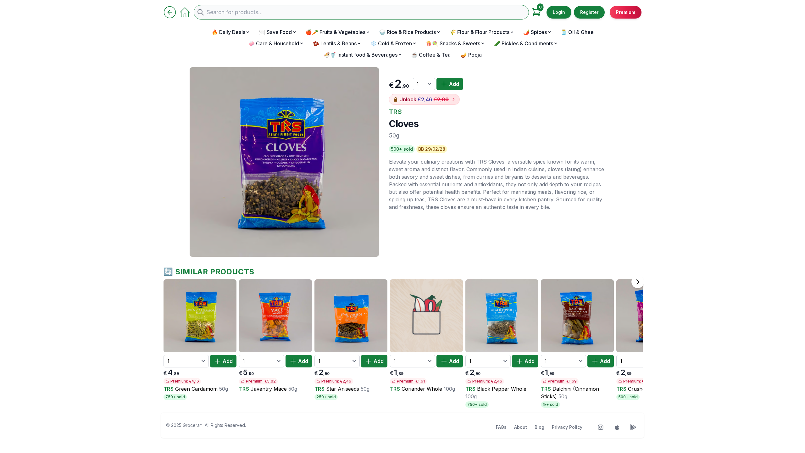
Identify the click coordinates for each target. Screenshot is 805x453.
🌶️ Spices (535, 32)
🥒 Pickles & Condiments (523, 43)
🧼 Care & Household (273, 43)
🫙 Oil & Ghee (577, 32)
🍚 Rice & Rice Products (407, 32)
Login (559, 12)
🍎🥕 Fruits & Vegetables (335, 32)
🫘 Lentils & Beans (335, 43)
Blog (539, 427)
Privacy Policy (567, 427)
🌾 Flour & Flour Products (479, 32)
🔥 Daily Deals (228, 32)
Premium (625, 12)
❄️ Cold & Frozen (391, 43)
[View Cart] (536, 12)
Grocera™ (193, 425)
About (520, 427)
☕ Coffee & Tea (431, 55)
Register (589, 12)
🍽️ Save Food (275, 32)
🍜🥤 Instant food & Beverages (360, 55)
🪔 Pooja (471, 55)
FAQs (501, 427)
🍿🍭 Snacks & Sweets (453, 43)
